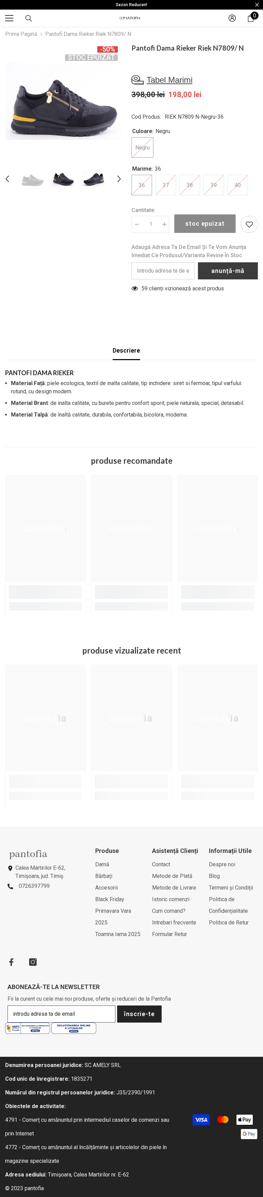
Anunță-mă (227, 270)
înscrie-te (139, 1013)
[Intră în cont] (232, 18)
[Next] (119, 179)
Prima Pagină (21, 34)
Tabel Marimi (169, 79)
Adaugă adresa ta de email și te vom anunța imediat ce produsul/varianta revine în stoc (189, 251)
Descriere (126, 350)
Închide (257, 5)
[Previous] (7, 179)
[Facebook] (11, 962)
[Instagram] (33, 962)
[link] (45, 592)
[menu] (9, 18)
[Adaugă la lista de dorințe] (249, 224)
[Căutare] (29, 18)
